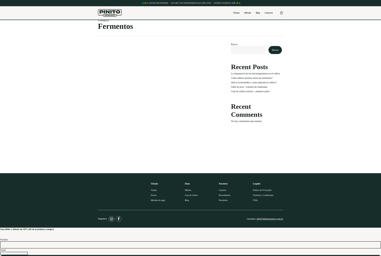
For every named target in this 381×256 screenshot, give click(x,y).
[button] (154, 190)
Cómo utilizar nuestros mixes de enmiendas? (252, 78)
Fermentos (106, 165)
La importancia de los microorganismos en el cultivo (255, 73)
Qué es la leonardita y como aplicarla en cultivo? (254, 82)
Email (3, 250)
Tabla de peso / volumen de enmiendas (249, 87)
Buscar (234, 44)
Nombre (4, 239)
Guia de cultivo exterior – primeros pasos (250, 91)
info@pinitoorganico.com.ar (270, 219)
